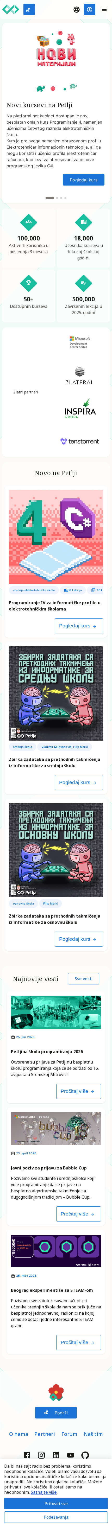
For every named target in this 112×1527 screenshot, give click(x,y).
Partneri (44, 1434)
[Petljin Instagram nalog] (41, 1455)
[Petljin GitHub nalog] (85, 1455)
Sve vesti (83, 979)
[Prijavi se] (89, 9)
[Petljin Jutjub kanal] (70, 1455)
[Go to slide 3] (61, 198)
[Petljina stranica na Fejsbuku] (27, 1455)
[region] (56, 113)
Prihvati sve (56, 1503)
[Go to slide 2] (57, 198)
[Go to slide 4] (65, 198)
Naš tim (93, 1434)
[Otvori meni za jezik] (76, 9)
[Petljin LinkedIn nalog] (56, 1455)
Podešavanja (56, 1517)
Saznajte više (44, 1492)
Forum (69, 1434)
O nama (18, 1434)
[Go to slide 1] (50, 198)
